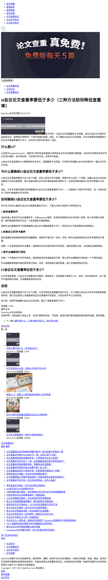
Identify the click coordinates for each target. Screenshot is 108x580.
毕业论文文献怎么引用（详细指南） (23, 517)
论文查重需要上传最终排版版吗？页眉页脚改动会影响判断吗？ (35, 477)
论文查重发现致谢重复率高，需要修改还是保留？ (29, 464)
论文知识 (10, 89)
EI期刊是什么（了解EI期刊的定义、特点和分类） (36, 321)
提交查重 (10, 4)
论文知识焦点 (12, 23)
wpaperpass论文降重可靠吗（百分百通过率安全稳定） (31, 530)
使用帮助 (10, 10)
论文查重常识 (12, 16)
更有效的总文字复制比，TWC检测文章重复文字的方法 (31, 504)
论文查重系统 (12, 86)
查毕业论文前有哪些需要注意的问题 (23, 527)
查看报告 (10, 7)
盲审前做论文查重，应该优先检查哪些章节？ (27, 474)
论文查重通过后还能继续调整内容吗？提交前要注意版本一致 (34, 452)
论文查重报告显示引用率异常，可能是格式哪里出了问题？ (33, 471)
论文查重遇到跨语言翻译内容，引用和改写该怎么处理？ (32, 458)
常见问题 (10, 13)
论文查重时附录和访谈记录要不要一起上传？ (27, 467)
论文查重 (10, 553)
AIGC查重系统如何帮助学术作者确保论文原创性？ (30, 524)
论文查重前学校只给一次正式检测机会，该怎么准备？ (31, 480)
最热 (8, 446)
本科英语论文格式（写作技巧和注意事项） (26, 485)
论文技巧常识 (12, 20)
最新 (3, 446)
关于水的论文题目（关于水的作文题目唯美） (27, 508)
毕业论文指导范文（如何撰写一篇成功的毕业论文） (30, 514)
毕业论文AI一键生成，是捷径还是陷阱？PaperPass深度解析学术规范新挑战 (41, 520)
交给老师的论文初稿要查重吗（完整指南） (26, 495)
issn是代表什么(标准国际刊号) (20, 489)
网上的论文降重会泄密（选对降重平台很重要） (28, 511)
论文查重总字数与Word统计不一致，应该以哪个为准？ (31, 455)
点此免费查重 (7, 81)
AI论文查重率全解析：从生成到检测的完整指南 (28, 498)
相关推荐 (5, 326)
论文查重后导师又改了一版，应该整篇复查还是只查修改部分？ (35, 461)
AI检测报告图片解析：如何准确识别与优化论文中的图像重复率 (35, 492)
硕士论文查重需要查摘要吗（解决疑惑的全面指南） (30, 501)
